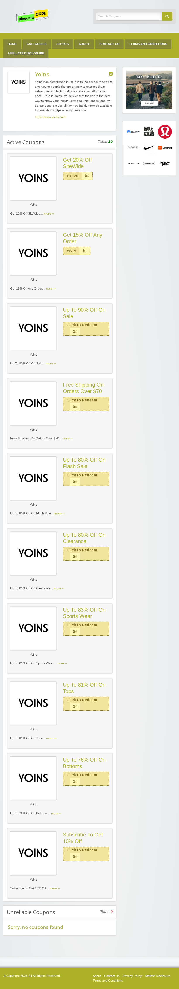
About (84, 44)
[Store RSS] (111, 74)
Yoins (33, 204)
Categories (36, 44)
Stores (62, 44)
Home (12, 44)
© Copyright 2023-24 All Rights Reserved (31, 975)
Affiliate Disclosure (26, 53)
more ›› (49, 213)
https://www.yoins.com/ (50, 117)
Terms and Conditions (148, 44)
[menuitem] (12, 44)
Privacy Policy (132, 976)
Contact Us (109, 44)
